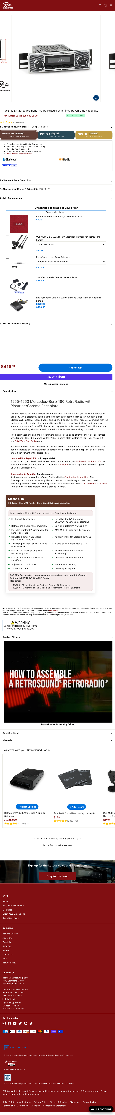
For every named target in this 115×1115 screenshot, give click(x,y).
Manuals (7, 740)
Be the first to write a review (57, 845)
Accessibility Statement (54, 1105)
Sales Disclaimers (11, 918)
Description (9, 391)
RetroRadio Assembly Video (19, 154)
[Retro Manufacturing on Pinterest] (25, 1023)
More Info (19, 233)
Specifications (11, 733)
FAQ (5, 958)
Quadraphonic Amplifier (24, 474)
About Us (7, 938)
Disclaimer (75, 1102)
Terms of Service (58, 1102)
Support (6, 950)
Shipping (7, 946)
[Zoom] (96, 98)
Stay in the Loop (58, 876)
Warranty (7, 942)
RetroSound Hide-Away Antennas (53, 257)
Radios (6, 901)
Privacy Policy (40, 1102)
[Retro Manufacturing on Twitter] (20, 1023)
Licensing (35, 1105)
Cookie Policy (89, 1102)
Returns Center (10, 933)
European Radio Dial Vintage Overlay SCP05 (59, 216)
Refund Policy (9, 962)
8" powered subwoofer (96, 483)
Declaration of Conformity (15, 1105)
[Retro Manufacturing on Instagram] (4, 1023)
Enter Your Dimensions (14, 914)
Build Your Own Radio (26, 441)
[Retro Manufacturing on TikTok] (31, 1023)
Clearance (7, 910)
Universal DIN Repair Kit (23, 458)
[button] (27, 824)
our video (63, 464)
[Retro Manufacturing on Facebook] (9, 1023)
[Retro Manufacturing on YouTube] (14, 1023)
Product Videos (11, 637)
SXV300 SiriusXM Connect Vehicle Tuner (57, 277)
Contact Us (8, 954)
